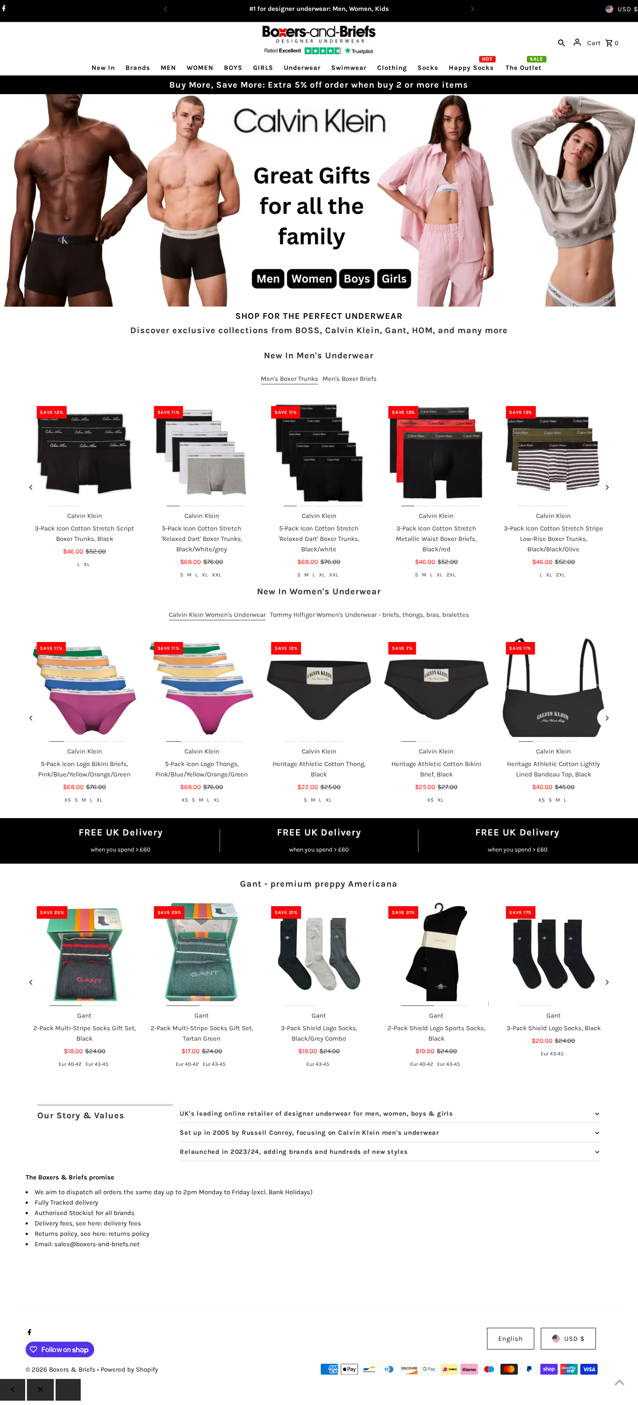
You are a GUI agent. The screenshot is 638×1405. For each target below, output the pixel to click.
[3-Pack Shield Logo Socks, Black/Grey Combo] (319, 954)
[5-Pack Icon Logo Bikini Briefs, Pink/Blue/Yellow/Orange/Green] (84, 690)
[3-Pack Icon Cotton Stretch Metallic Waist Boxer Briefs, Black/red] (436, 454)
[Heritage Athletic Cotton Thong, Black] (319, 690)
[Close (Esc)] (40, 1390)
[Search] (561, 42)
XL (87, 564)
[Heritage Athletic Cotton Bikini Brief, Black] (436, 690)
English (510, 1339)
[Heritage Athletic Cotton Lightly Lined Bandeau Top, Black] (553, 690)
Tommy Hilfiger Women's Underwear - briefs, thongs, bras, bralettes (369, 615)
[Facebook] (3, 9)
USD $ (628, 9)
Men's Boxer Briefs (349, 379)
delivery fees (122, 1223)
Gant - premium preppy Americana (319, 884)
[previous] (12, 1390)
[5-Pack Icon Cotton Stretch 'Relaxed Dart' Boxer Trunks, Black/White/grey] (202, 454)
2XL (451, 575)
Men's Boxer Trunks (289, 379)
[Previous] (31, 487)
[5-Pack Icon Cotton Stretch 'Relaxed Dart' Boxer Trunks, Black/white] (319, 454)
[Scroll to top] (619, 1382)
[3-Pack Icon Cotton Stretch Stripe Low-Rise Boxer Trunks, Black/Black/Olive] (553, 454)
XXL (216, 575)
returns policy (129, 1234)
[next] (68, 1390)
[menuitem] (103, 67)
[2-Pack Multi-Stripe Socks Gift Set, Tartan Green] (202, 954)
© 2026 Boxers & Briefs (61, 1369)
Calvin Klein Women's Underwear (217, 615)
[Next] (607, 487)
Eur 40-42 (70, 1064)
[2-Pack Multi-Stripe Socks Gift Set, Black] (84, 954)
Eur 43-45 (97, 1064)
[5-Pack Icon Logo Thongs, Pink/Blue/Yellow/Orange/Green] (202, 690)
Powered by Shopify (129, 1369)
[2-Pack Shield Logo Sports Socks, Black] (436, 954)
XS (67, 800)
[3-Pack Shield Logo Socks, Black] (553, 954)
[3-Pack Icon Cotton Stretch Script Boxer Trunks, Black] (84, 454)
